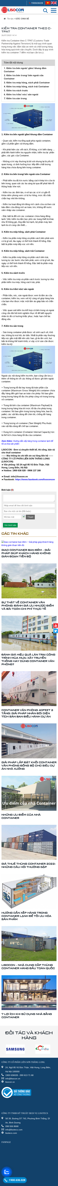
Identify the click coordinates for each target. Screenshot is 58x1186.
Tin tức (10, 18)
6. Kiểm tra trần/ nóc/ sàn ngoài (21, 94)
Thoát (30, 517)
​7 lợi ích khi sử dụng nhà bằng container (26, 1015)
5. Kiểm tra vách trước (16, 90)
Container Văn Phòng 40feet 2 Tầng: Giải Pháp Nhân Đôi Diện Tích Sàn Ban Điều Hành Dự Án (27, 713)
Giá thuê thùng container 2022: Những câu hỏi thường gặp (28, 865)
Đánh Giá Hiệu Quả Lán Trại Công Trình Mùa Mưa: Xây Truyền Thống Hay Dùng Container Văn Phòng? (28, 659)
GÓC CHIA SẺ (22, 18)
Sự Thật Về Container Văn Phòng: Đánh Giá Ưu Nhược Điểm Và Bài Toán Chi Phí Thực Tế (27, 605)
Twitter (55, 631)
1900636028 (37, 3)
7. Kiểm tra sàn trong (15, 98)
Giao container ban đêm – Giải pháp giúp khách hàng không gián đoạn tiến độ (26, 553)
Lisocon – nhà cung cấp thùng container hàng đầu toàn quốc (28, 966)
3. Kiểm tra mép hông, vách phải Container (27, 82)
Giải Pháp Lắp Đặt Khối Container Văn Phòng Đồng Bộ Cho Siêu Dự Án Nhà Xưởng (29, 765)
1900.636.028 (17, 1180)
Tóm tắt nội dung (13, 62)
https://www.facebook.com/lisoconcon (35, 479)
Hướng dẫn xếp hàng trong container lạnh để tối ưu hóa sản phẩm (26, 916)
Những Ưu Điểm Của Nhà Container (21, 816)
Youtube (55, 625)
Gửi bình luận (10, 525)
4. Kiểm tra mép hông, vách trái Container (26, 86)
